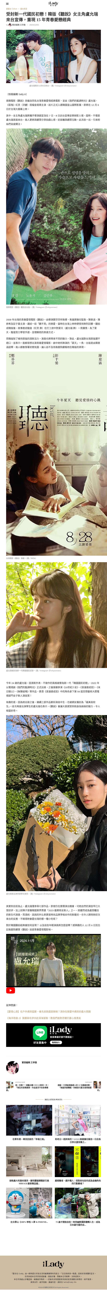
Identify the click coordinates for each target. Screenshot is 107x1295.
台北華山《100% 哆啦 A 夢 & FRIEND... (29, 1222)
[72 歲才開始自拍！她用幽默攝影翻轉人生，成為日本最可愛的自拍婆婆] (78, 1203)
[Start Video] (10, 992)
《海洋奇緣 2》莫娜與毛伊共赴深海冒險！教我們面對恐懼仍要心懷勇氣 (43, 1018)
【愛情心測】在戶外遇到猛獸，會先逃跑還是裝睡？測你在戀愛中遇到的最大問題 (48, 1011)
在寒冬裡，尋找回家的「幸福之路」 (29, 1139)
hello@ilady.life (70, 1282)
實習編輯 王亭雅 (29, 1062)
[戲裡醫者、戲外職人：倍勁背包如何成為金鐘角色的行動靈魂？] (78, 1161)
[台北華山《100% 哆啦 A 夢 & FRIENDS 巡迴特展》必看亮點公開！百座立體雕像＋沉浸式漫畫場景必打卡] (29, 1203)
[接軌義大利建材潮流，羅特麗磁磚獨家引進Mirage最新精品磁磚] (29, 1161)
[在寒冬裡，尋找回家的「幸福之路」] (29, 1120)
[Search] (99, 4)
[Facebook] (85, 4)
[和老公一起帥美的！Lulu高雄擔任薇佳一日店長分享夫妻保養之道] (78, 1120)
